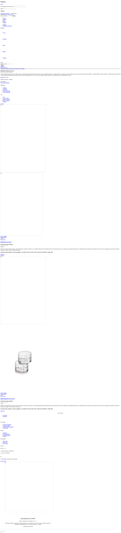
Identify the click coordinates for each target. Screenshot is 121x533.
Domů (2, 77)
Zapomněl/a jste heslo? (5, 13)
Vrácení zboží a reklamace (8, 426)
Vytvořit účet (10, 14)
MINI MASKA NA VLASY (8, 398)
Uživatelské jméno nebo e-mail (7, 6)
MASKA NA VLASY (6, 242)
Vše (1, 68)
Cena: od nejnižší (6, 91)
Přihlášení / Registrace (7, 25)
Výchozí (4, 87)
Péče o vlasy (18, 68)
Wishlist (4, 24)
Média (4, 21)
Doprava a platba (6, 425)
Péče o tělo (13, 68)
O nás (4, 18)
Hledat (14, 15)
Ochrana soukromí (6, 435)
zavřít (2, 4)
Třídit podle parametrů (5, 82)
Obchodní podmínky (7, 424)
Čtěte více (2, 254)
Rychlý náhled (3, 237)
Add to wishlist (4, 236)
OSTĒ (5, 459)
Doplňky (23, 68)
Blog (4, 20)
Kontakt (4, 22)
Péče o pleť (9, 68)
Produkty (5, 19)
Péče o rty (4, 68)
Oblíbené (5, 88)
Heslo (2, 8)
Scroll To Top (3, 461)
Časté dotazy (5, 428)
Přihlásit (2, 11)
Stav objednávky (6, 434)
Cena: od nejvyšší (6, 92)
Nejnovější (5, 89)
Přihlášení (5, 433)
